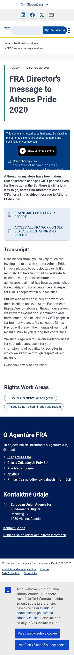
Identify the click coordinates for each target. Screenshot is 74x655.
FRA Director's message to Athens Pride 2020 (32, 48)
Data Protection (11, 573)
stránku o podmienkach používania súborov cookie (34, 613)
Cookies (44, 569)
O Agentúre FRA (19, 457)
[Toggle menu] (68, 30)
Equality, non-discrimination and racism (36, 406)
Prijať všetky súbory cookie (37, 633)
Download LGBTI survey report (34, 215)
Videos (34, 43)
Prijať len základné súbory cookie (42, 645)
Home (6, 43)
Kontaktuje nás (14, 528)
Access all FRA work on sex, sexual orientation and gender (39, 231)
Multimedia (20, 43)
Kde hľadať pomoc (21, 468)
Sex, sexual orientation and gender (32, 398)
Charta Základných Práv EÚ (27, 463)
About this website (12, 569)
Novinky (13, 474)
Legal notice (29, 569)
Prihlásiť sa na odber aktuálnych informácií (39, 479)
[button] (23, 15)
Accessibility (30, 573)
